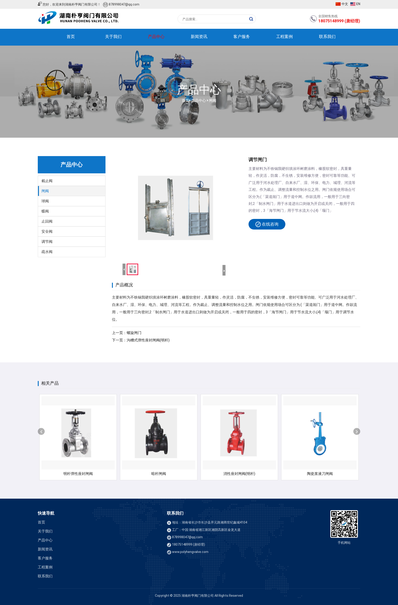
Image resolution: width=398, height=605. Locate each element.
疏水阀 (47, 252)
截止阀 (47, 181)
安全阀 (47, 231)
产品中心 (156, 36)
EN (358, 4)
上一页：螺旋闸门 (126, 333)
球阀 (45, 201)
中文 (345, 4)
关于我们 (113, 36)
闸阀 (212, 100)
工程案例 (284, 36)
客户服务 (241, 36)
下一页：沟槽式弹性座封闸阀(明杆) (141, 340)
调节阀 (47, 241)
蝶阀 (45, 211)
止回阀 (47, 221)
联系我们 (327, 36)
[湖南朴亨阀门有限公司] (78, 18)
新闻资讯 (199, 36)
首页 (71, 36)
